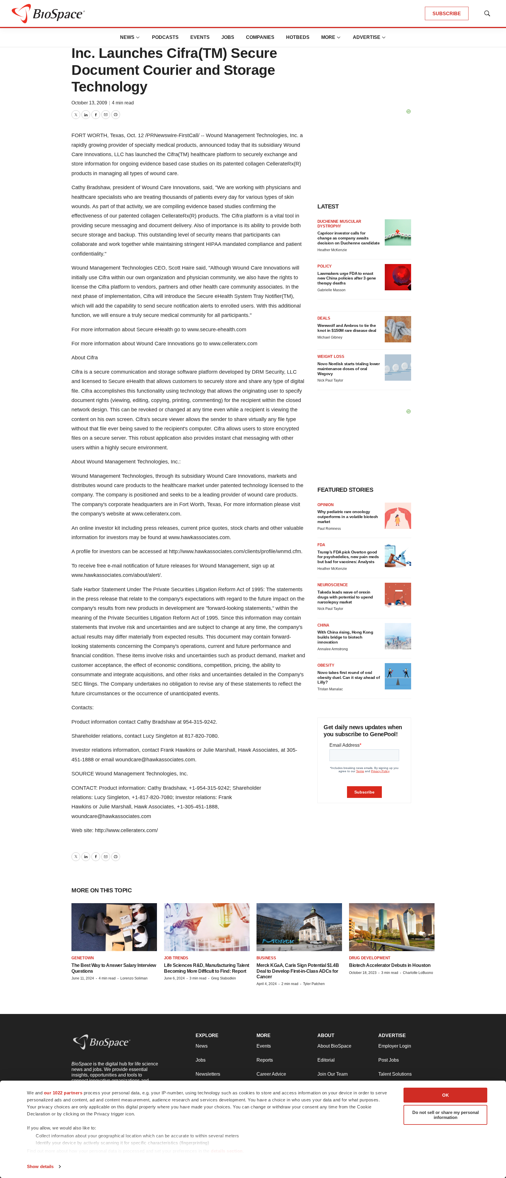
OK (445, 1095)
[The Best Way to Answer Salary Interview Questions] (114, 927)
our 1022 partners (63, 1092)
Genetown (82, 958)
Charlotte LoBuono (418, 973)
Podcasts (165, 37)
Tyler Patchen (314, 984)
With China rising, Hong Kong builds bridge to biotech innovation (345, 637)
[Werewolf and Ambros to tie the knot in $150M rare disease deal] (398, 329)
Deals (323, 318)
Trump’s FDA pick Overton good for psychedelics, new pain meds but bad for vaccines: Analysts (348, 557)
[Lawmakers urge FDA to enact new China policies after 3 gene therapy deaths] (398, 277)
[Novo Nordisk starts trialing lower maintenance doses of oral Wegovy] (398, 367)
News (127, 37)
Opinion (325, 505)
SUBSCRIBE (447, 13)
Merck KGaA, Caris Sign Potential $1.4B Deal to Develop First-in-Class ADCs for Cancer (298, 971)
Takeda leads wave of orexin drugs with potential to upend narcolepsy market (345, 597)
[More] (138, 37)
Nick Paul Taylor (330, 380)
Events (200, 37)
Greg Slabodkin (223, 978)
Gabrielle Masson (331, 290)
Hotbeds (298, 37)
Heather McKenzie (332, 250)
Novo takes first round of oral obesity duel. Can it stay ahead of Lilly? (348, 677)
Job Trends (176, 958)
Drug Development (369, 958)
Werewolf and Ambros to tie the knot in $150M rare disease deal (346, 328)
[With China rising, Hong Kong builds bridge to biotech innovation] (398, 636)
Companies (260, 37)
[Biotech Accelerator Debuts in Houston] (392, 927)
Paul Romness (329, 529)
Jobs (227, 37)
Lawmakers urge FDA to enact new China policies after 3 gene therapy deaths (346, 278)
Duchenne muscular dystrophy (339, 223)
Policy (324, 266)
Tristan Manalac (330, 689)
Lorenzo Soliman (134, 978)
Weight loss (330, 356)
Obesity (325, 665)
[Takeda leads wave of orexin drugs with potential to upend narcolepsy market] (398, 596)
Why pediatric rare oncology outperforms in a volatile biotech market (347, 516)
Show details (40, 1166)
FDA (321, 545)
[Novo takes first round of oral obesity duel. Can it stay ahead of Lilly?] (398, 676)
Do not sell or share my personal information (445, 1115)
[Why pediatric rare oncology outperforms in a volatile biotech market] (398, 516)
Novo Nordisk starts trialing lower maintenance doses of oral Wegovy (348, 368)
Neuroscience (332, 585)
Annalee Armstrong (332, 649)
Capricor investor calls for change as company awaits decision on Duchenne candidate (348, 238)
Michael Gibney (329, 337)
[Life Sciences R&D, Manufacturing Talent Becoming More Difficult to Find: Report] (206, 927)
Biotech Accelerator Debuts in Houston (390, 965)
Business (266, 958)
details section (227, 1150)
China (323, 625)
